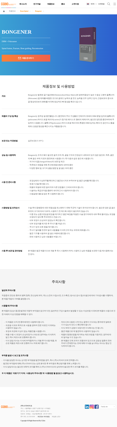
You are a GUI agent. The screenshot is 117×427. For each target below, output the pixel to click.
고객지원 (75, 4)
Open (107, 4)
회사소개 (23, 4)
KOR (92, 4)
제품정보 (50, 4)
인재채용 (101, 4)
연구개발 (36, 4)
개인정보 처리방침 (43, 416)
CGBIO (8, 4)
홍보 (63, 4)
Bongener (38, 11)
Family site (104, 407)
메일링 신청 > (56, 416)
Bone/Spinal (24, 11)
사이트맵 (113, 4)
